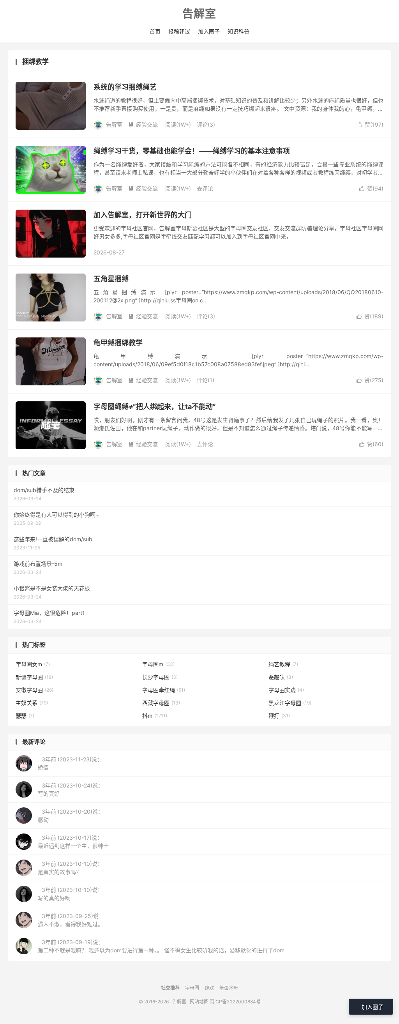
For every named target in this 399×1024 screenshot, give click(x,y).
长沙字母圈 (160, 677)
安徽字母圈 (34, 690)
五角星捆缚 (111, 279)
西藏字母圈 (161, 702)
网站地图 (199, 1002)
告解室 (199, 14)
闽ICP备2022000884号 (235, 1002)
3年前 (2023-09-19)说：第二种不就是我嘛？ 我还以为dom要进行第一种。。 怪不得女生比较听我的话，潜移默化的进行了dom (161, 946)
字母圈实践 (286, 690)
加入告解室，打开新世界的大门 (143, 215)
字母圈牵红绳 (163, 690)
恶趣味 (280, 677)
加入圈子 (209, 31)
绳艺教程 (283, 664)
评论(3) (206, 124)
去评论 (205, 188)
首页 (155, 31)
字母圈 (192, 988)
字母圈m (158, 664)
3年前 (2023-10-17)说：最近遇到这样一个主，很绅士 (73, 841)
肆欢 (209, 988)
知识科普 (238, 31)
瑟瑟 (25, 715)
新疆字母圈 (34, 677)
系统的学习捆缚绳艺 (125, 87)
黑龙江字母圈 (289, 702)
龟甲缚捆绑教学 (118, 343)
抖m (154, 715)
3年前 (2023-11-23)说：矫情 (70, 763)
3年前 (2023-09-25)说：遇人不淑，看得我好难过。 (71, 920)
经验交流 (143, 124)
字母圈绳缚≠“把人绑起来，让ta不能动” (155, 407)
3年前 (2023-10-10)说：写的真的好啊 (70, 893)
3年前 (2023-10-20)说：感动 (70, 815)
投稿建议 (179, 31)
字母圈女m (33, 664)
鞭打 (279, 715)
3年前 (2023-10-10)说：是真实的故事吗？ (70, 867)
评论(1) (205, 380)
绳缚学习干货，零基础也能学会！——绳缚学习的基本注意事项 (192, 151)
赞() (370, 124)
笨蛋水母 (228, 988)
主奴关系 (32, 702)
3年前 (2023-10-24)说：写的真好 (70, 789)
